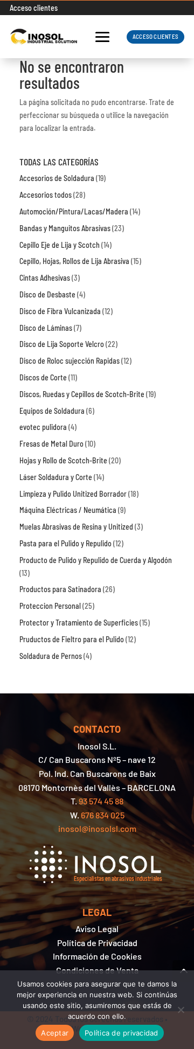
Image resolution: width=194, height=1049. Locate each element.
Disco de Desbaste (47, 294)
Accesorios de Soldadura (56, 178)
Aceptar (54, 1033)
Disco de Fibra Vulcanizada (60, 311)
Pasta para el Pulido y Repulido (65, 543)
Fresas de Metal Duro (51, 443)
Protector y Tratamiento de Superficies (78, 622)
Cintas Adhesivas (44, 277)
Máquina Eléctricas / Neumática (67, 510)
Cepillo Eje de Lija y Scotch (59, 244)
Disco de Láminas (45, 327)
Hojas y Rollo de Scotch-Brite (63, 460)
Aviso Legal (97, 928)
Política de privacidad (121, 1033)
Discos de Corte (43, 377)
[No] (180, 1009)
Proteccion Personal (50, 605)
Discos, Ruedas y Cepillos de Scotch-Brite (81, 394)
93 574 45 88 (101, 801)
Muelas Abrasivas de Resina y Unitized (76, 526)
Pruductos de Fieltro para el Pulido (71, 639)
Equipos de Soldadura (52, 410)
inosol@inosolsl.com (97, 828)
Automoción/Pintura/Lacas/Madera (73, 211)
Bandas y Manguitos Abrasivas (64, 228)
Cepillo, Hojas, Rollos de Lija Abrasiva (74, 261)
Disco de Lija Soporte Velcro (61, 344)
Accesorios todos (45, 194)
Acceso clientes (34, 7)
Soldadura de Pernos (50, 656)
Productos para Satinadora (60, 589)
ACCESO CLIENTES (155, 36)
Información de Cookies (97, 956)
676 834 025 (102, 815)
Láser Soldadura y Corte (55, 477)
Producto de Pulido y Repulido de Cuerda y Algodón (95, 560)
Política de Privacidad (97, 942)
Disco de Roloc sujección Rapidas (69, 360)
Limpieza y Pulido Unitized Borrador (73, 493)
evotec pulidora (43, 427)
